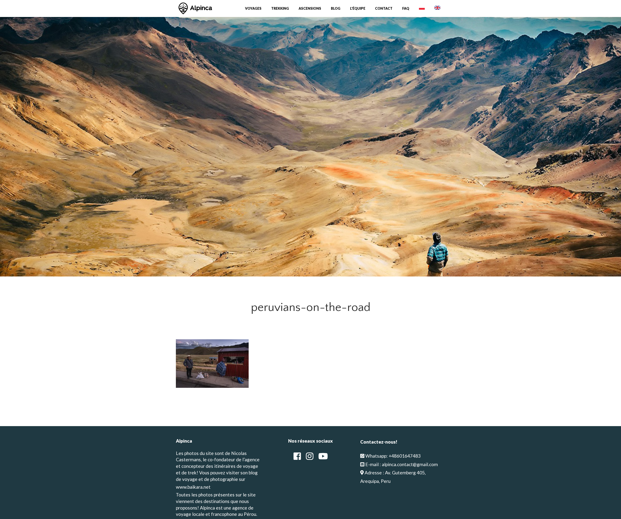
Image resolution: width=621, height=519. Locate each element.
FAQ (405, 8)
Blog (335, 8)
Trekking (280, 8)
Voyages (253, 8)
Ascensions (310, 8)
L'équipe (357, 8)
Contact (383, 8)
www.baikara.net (193, 487)
